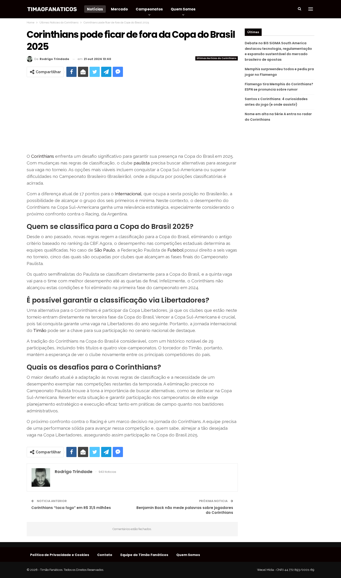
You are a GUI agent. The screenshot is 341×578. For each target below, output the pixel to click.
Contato (104, 555)
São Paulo (104, 250)
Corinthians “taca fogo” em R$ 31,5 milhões (71, 507)
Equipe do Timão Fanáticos (144, 555)
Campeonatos (149, 9)
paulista (142, 162)
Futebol (175, 250)
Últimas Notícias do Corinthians (216, 58)
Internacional (128, 193)
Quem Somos (183, 9)
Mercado (119, 9)
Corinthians (42, 156)
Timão (39, 330)
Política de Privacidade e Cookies (59, 555)
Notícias (95, 9)
